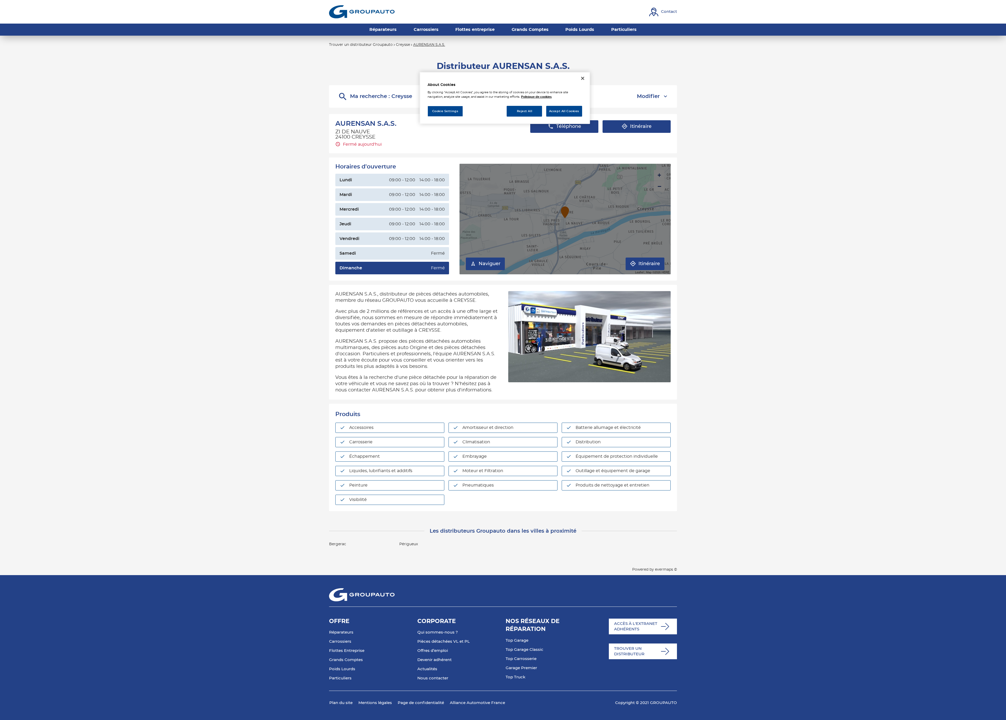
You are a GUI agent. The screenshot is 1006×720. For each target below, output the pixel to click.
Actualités (427, 669)
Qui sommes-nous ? (437, 632)
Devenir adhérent (434, 660)
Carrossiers (340, 641)
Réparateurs (341, 632)
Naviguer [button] (489, 263)
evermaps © (666, 569)
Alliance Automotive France (477, 703)
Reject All (524, 111)
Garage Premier (521, 668)
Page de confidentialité (421, 703)
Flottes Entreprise (346, 651)
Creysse (403, 45)
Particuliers (340, 678)
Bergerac (337, 544)
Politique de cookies (536, 96)
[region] (505, 98)
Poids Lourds (342, 669)
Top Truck (515, 677)
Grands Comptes (346, 660)
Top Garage (517, 640)
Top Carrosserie (521, 659)
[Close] (582, 78)
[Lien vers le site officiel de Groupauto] (362, 11)
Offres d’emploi (432, 651)
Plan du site (341, 703)
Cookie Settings (445, 111)
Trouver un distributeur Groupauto (361, 45)
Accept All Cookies (564, 111)
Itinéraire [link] (641, 126)
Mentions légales (375, 703)
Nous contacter (432, 678)
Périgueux (408, 544)
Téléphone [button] (568, 126)
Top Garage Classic (524, 650)
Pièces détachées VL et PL (443, 641)
